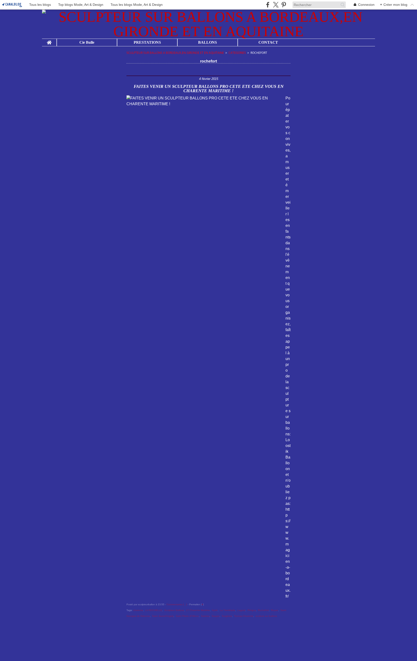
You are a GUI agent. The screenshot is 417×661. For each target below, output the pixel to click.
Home (49, 41)
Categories (237, 53)
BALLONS (207, 42)
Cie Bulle (86, 42)
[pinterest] (284, 4)
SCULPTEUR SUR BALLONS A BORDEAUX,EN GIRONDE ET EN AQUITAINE (175, 53)
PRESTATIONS (147, 42)
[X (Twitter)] (276, 4)
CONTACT (268, 42)
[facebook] (268, 4)
